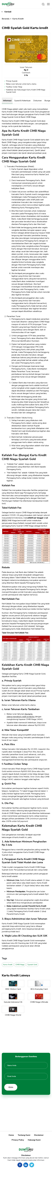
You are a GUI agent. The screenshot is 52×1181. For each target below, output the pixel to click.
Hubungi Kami (34, 1140)
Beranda (6, 18)
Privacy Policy (18, 1140)
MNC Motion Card (13, 989)
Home (11, 1135)
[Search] (43, 4)
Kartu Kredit (18, 18)
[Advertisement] (26, 1034)
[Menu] (48, 4)
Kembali (7, 11)
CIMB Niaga (19, 964)
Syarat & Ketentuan (22, 100)
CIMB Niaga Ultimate (39, 1002)
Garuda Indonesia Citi (13, 1002)
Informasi (7, 100)
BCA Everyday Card (39, 989)
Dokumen (37, 100)
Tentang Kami (24, 1135)
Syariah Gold (32, 964)
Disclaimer (39, 1135)
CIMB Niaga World (13, 1015)
